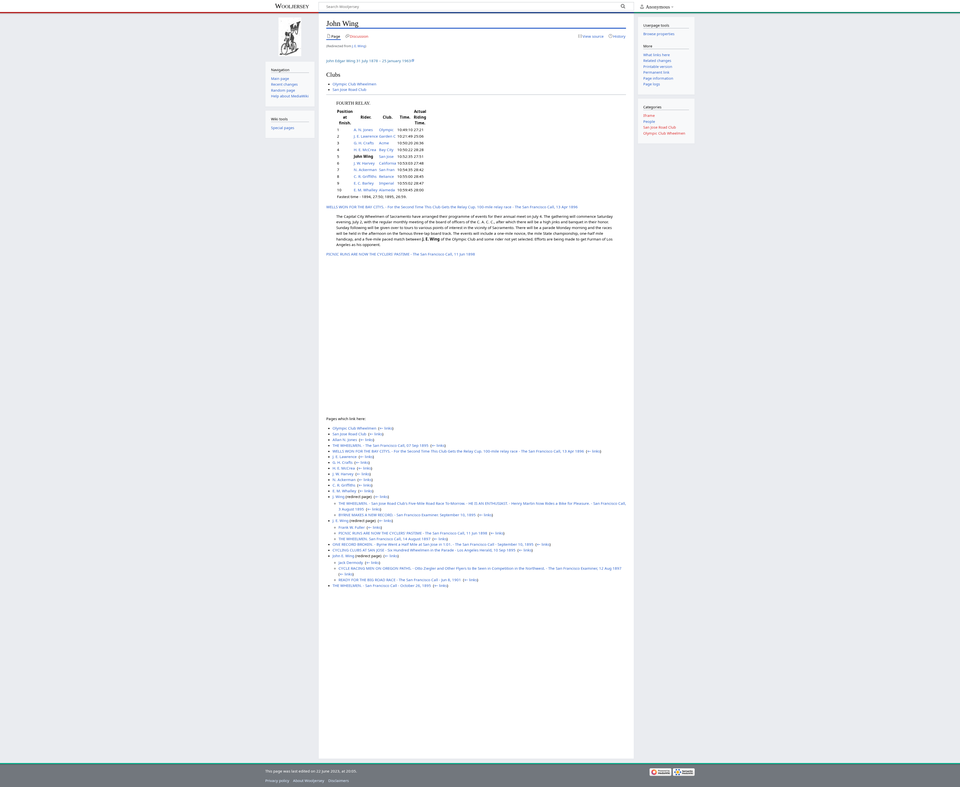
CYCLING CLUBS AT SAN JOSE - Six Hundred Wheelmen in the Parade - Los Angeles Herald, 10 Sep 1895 (424, 549)
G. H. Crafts (364, 142)
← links (386, 428)
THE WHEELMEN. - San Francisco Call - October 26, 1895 (381, 585)
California (387, 163)
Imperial (386, 183)
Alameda (387, 189)
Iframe (649, 115)
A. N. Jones (363, 129)
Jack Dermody (350, 562)
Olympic (386, 129)
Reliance (386, 176)
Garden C (387, 136)
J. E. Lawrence (366, 136)
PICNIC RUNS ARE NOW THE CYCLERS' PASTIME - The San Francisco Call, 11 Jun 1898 (400, 254)
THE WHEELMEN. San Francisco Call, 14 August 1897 (384, 538)
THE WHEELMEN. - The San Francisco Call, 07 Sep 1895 (380, 445)
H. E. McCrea (365, 149)
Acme (384, 142)
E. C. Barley (364, 183)
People (649, 121)
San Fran (386, 169)
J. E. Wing (358, 46)
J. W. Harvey (364, 163)
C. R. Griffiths (365, 176)
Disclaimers (338, 780)
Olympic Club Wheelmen (354, 83)
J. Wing (338, 496)
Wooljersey (292, 6)
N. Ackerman (365, 169)
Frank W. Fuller (351, 527)
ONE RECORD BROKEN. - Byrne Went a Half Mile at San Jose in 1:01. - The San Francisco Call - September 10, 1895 (433, 544)
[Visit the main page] (290, 37)
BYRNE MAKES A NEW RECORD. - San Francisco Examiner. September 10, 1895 (407, 514)
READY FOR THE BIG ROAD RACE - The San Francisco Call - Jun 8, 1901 (399, 579)
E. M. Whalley (366, 189)
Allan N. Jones (344, 439)
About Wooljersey (308, 780)
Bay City (386, 149)
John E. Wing (343, 555)
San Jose (386, 156)
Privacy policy (277, 780)
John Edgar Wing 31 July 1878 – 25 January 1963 (368, 60)
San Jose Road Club (349, 89)
